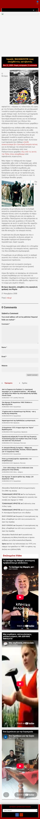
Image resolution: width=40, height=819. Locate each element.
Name (4, 347)
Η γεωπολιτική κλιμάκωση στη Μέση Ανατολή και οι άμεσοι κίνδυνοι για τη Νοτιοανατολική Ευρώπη (18, 537)
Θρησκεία (16, 423)
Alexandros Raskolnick (10, 488)
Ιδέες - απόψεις (18, 472)
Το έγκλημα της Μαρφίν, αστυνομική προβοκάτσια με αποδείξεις (19, 562)
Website (4, 366)
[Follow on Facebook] (37, 1)
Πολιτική (21, 398)
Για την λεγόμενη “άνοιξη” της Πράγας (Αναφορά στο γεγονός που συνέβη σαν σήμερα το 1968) (19, 497)
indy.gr (9, 298)
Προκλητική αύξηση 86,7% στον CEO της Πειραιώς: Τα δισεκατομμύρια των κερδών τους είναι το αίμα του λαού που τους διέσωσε (19, 439)
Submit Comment (32, 375)
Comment (6, 324)
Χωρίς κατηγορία (20, 65)
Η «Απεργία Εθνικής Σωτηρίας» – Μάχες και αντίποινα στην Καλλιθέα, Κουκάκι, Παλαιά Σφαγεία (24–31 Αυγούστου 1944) (19, 450)
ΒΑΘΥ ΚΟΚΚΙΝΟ (7, 516)
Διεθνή (16, 398)
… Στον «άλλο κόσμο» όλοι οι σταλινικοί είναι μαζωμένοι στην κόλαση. (17, 469)
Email (4, 357)
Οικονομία (17, 443)
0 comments (32, 65)
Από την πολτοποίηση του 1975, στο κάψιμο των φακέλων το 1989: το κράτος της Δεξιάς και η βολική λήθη (19, 546)
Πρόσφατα (8, 383)
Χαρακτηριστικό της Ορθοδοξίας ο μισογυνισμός (18, 420)
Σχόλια (24, 383)
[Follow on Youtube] (37, 3)
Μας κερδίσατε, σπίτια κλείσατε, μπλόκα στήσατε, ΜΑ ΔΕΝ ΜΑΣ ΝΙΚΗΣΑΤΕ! (17, 636)
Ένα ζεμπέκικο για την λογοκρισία (18, 732)
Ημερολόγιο (17, 407)
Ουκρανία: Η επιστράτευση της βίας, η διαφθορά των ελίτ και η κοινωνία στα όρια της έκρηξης (20, 519)
